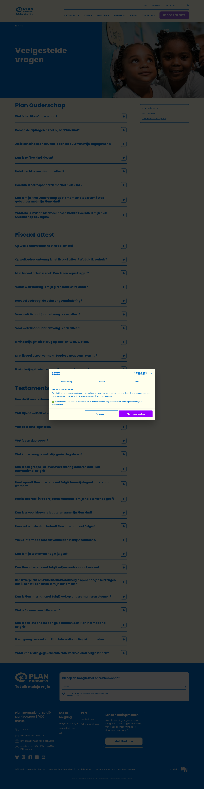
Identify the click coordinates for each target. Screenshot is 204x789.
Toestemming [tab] (66, 382)
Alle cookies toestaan (136, 414)
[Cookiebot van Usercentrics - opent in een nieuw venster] (136, 373)
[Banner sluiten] (152, 373)
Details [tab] (102, 381)
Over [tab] (137, 381)
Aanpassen (100, 414)
